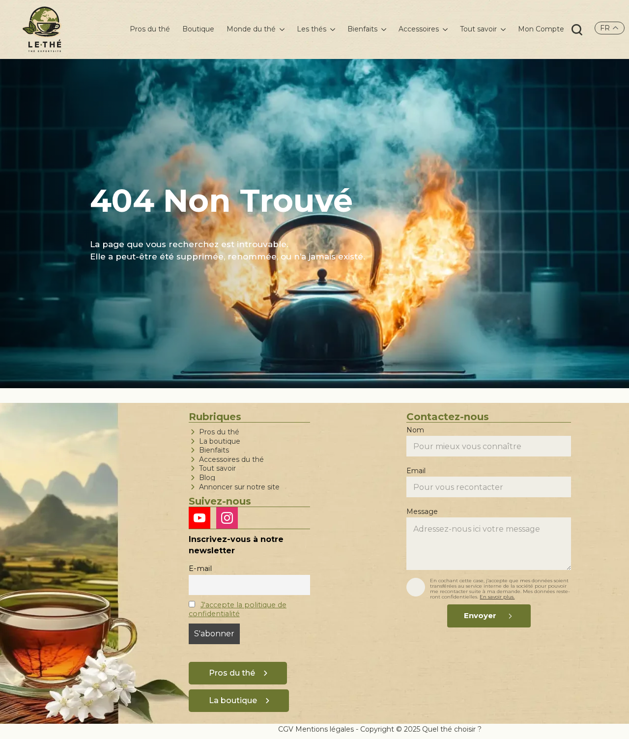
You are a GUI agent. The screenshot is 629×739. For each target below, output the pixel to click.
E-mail (200, 568)
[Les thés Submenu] (330, 29)
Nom (416, 430)
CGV (285, 729)
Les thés (311, 29)
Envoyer (480, 615)
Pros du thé (150, 29)
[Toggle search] (577, 29)
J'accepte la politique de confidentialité (237, 609)
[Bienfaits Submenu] (381, 29)
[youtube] (199, 518)
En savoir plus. (497, 597)
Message (423, 512)
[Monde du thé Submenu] (280, 29)
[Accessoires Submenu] (443, 29)
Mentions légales (324, 729)
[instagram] (227, 518)
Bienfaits (362, 29)
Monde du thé (251, 29)
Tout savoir (478, 29)
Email (417, 471)
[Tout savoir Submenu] (501, 29)
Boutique (198, 29)
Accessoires (419, 29)
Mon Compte (541, 29)
